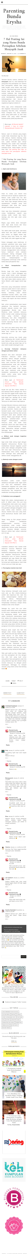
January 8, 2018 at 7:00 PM (16, 816)
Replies (9, 727)
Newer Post (7, 693)
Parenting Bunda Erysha (14, 16)
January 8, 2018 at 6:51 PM (17, 800)
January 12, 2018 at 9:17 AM (18, 847)
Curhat (19, 1014)
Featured (19, 1017)
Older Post (20, 693)
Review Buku (14, 1025)
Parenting (19, 1022)
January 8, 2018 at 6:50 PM (17, 767)
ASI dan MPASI (14, 36)
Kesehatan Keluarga (8, 1022)
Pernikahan (5, 1025)
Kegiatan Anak (16, 1019)
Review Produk (6, 1027)
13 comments (22, 53)
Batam (13, 1014)
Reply (6, 724)
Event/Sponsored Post (8, 1017)
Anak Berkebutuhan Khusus (10, 1011)
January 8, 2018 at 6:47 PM (17, 733)
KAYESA (8, 1019)
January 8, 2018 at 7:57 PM (17, 834)
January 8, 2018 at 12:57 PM (16, 750)
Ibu (3, 1019)
